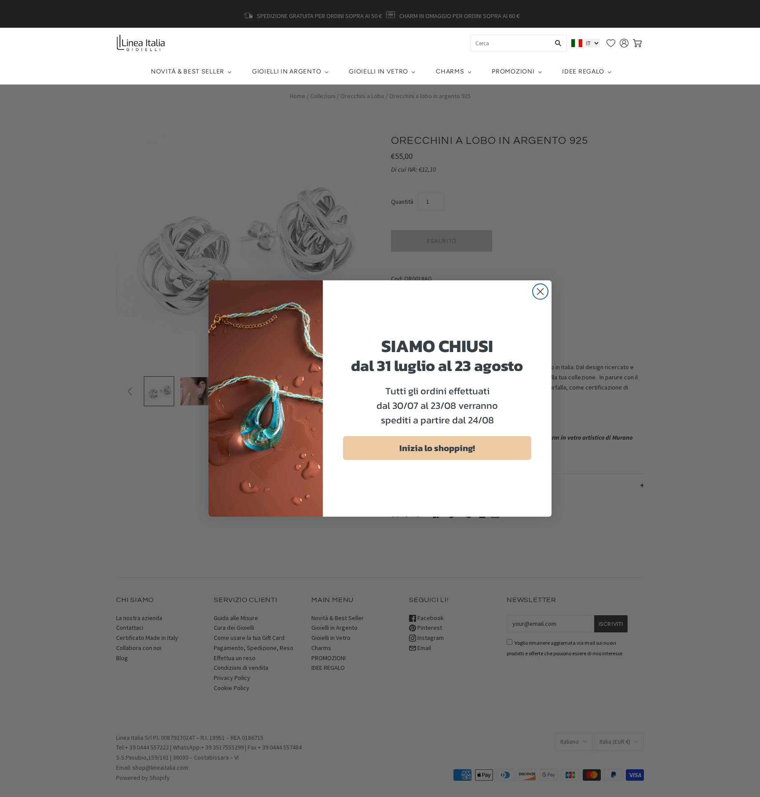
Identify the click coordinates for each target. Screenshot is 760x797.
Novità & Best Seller (187, 71)
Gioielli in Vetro (378, 71)
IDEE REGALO (583, 71)
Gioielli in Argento (286, 71)
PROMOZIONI (513, 71)
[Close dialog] (540, 291)
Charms (450, 71)
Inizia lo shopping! (437, 448)
